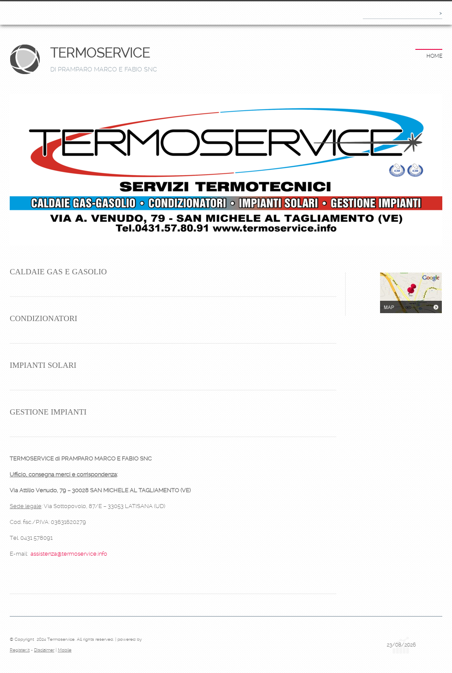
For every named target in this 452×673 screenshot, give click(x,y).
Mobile (65, 649)
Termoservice (100, 52)
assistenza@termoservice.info (68, 553)
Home (434, 56)
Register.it (20, 649)
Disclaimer (44, 649)
